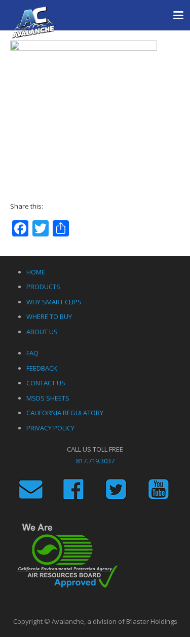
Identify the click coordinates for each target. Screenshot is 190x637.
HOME (35, 271)
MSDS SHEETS (47, 398)
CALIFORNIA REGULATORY (64, 412)
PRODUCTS (43, 286)
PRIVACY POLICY (50, 427)
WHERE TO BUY (49, 316)
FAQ (32, 352)
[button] (178, 15)
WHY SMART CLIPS (54, 301)
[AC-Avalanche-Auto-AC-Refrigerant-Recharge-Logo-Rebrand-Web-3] (34, 23)
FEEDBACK (41, 368)
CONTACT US (45, 382)
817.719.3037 (95, 460)
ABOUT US (42, 331)
